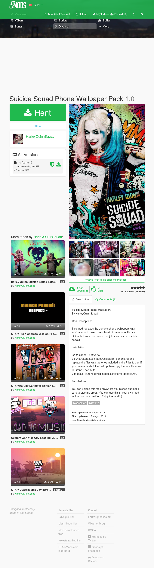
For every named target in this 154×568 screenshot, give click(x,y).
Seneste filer (65, 510)
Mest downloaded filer (68, 532)
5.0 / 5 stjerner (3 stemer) (133, 291)
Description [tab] (81, 299)
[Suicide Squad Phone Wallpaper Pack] (107, 172)
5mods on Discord (95, 559)
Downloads (82, 291)
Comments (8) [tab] (107, 299)
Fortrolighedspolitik (99, 517)
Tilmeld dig (120, 14)
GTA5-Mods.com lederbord (68, 549)
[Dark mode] (134, 14)
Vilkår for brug (96, 523)
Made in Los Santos (21, 513)
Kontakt (92, 510)
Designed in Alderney (22, 509)
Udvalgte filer (66, 517)
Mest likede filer (67, 523)
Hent (41, 112)
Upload (82, 14)
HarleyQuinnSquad (40, 136)
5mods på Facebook (95, 549)
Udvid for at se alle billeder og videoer (107, 279)
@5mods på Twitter (97, 538)
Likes (100, 291)
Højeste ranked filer (70, 540)
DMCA (92, 530)
